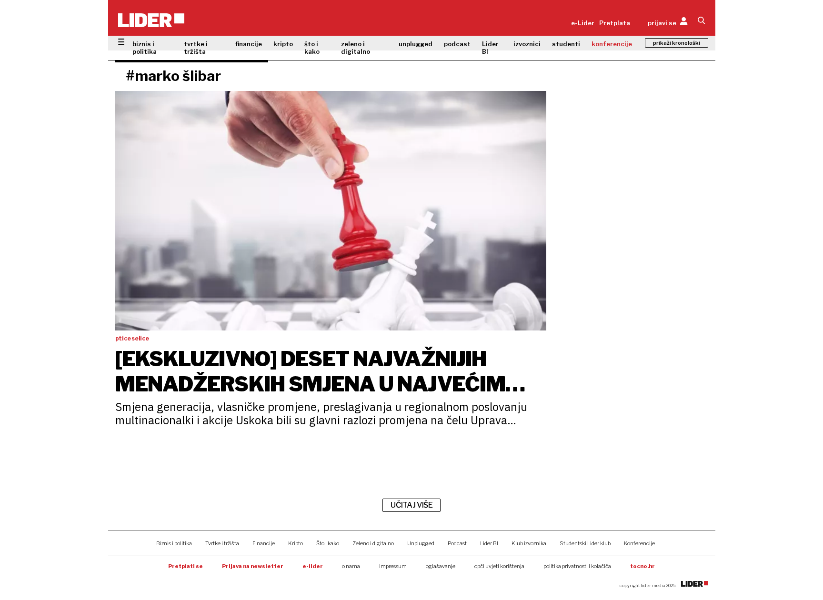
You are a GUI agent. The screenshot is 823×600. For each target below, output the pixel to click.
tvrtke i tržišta (196, 47)
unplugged (415, 44)
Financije (263, 543)
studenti (566, 44)
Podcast (457, 543)
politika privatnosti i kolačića (577, 566)
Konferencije (639, 543)
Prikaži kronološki (676, 43)
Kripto (295, 543)
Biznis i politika (174, 543)
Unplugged (420, 543)
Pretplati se (185, 566)
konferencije (612, 44)
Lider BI (490, 47)
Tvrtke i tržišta (222, 543)
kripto (283, 44)
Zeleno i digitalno (373, 543)
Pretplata (614, 23)
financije (248, 44)
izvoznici (527, 44)
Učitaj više (411, 505)
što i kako (312, 47)
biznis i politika (144, 47)
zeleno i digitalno (355, 47)
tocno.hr (642, 566)
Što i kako (327, 543)
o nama (351, 566)
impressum (393, 566)
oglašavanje (440, 566)
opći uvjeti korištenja (499, 566)
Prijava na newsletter (252, 566)
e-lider (312, 566)
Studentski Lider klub (585, 543)
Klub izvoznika (529, 543)
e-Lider (582, 23)
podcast (457, 44)
